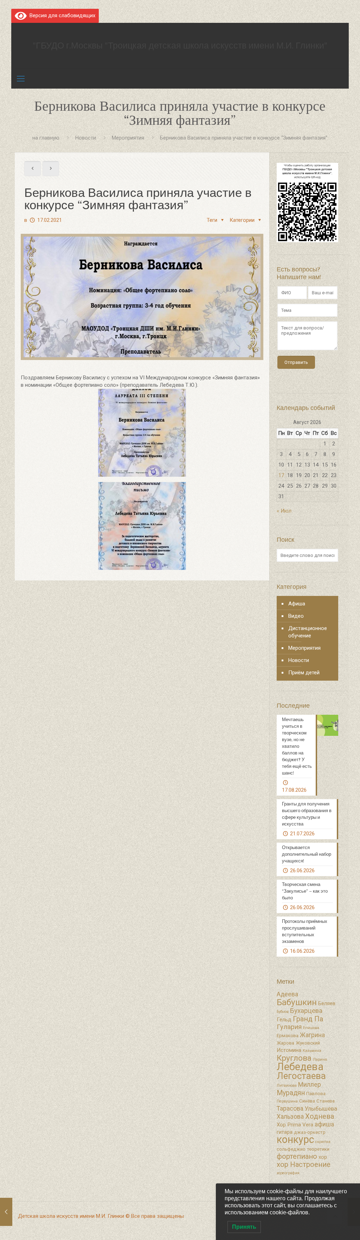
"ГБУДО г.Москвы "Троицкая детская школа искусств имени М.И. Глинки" (180, 45)
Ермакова (287, 1035)
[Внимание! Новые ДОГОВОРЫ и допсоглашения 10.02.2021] (6, 1212)
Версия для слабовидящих (61, 15)
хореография (288, 1173)
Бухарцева (306, 1011)
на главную (45, 138)
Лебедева (300, 1067)
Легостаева (301, 1076)
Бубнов (283, 1011)
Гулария (289, 1027)
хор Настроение (303, 1164)
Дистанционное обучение (307, 632)
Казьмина (312, 1050)
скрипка (322, 1141)
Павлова (316, 1093)
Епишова (311, 1028)
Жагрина (312, 1035)
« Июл (284, 511)
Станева (325, 1101)
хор (323, 1157)
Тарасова (290, 1108)
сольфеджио (291, 1149)
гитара (284, 1132)
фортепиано (297, 1156)
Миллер (309, 1084)
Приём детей (304, 672)
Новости (85, 138)
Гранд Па (308, 1019)
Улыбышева (321, 1108)
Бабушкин (297, 1002)
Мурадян (291, 1093)
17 (281, 475)
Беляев (326, 1003)
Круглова (294, 1058)
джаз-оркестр (310, 1132)
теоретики (318, 1149)
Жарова (285, 1043)
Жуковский (308, 1043)
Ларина (320, 1059)
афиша (324, 1124)
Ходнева (319, 1116)
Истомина (289, 1050)
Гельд (284, 1019)
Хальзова (290, 1116)
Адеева (287, 994)
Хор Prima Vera (295, 1125)
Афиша (296, 603)
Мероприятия (128, 138)
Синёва (307, 1101)
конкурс (295, 1139)
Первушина (287, 1101)
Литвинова (287, 1085)
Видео (296, 616)
